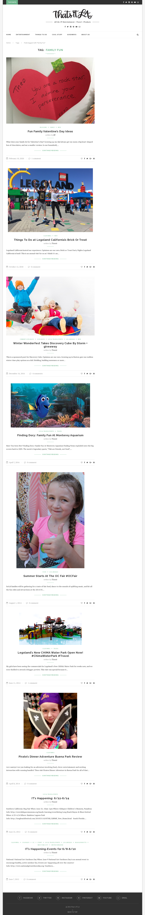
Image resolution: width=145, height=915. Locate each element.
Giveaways (71, 34)
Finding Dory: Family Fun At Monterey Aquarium (50, 435)
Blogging (43, 127)
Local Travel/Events (55, 339)
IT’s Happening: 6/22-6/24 (50, 798)
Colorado (25, 842)
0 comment (35, 267)
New (59, 127)
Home (8, 34)
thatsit (54, 243)
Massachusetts (80, 842)
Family (52, 127)
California (47, 236)
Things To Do (41, 34)
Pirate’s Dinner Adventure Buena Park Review (50, 756)
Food (44, 572)
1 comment (36, 158)
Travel (59, 431)
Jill (54, 135)
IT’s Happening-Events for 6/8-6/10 (50, 849)
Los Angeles (70, 339)
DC (33, 842)
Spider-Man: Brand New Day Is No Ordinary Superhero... (43, 3)
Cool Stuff (57, 34)
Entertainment (23, 34)
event (40, 842)
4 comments (37, 373)
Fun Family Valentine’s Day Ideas (50, 131)
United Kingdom (57, 845)
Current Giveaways (27, 339)
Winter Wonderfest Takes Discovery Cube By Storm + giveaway (50, 345)
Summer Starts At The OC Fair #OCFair (50, 576)
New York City (43, 845)
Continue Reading (50, 150)
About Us (85, 34)
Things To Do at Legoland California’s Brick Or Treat (50, 239)
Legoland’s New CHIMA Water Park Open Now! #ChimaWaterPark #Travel (50, 654)
